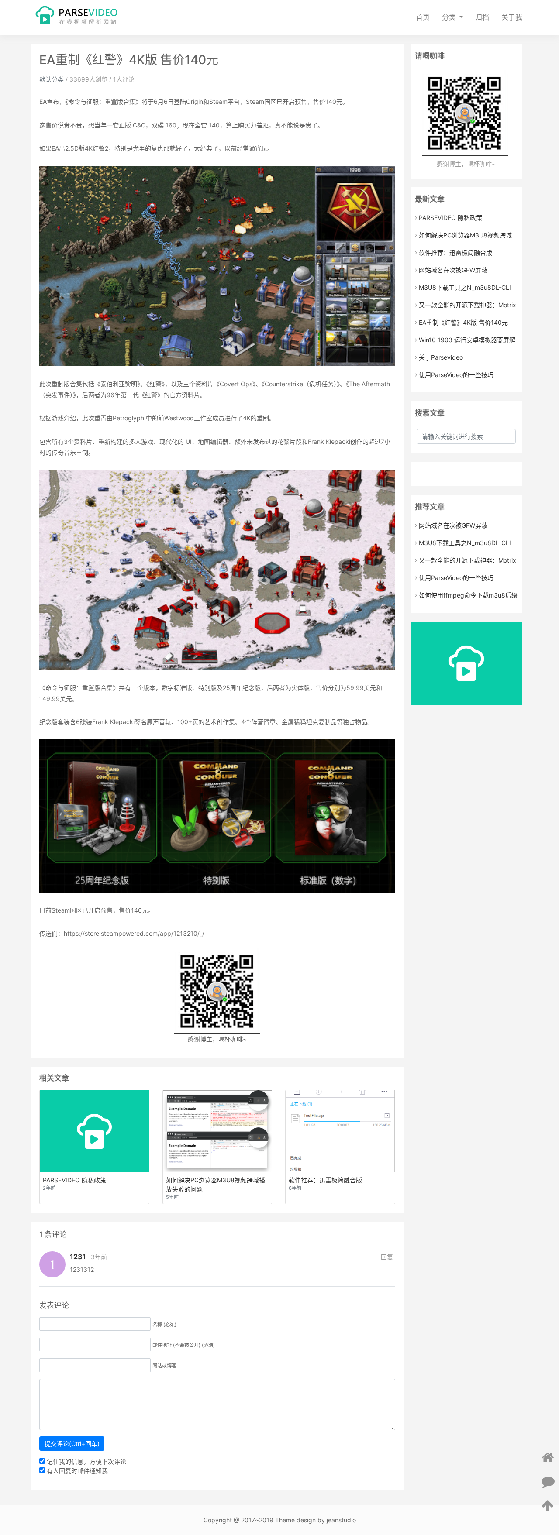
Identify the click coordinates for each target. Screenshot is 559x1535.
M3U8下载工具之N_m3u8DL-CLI (465, 287)
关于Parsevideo (441, 357)
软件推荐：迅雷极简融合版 (455, 252)
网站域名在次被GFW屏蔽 (453, 270)
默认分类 (51, 79)
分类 (450, 17)
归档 (482, 17)
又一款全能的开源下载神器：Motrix (467, 305)
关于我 (511, 17)
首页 (423, 17)
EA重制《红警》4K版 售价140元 (463, 322)
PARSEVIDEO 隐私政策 (450, 217)
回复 (387, 1256)
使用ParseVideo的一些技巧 (456, 374)
